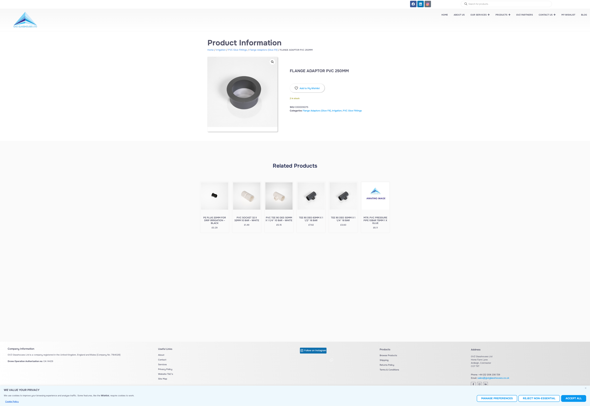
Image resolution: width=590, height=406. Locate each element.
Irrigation (221, 49)
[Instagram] (479, 384)
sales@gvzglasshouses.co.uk (493, 378)
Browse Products (388, 355)
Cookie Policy (12, 401)
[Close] (587, 388)
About (161, 355)
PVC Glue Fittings (237, 49)
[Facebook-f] (473, 384)
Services (162, 364)
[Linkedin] (420, 4)
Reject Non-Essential (539, 398)
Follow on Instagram (315, 350)
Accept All (574, 398)
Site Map (162, 378)
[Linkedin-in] (485, 384)
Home (210, 49)
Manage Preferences (497, 398)
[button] (272, 62)
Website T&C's (165, 374)
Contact (162, 359)
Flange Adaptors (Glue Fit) (263, 49)
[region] (295, 396)
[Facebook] (413, 4)
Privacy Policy (165, 369)
